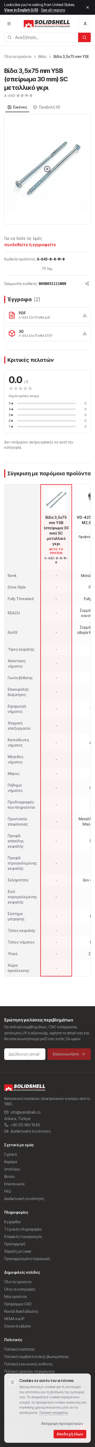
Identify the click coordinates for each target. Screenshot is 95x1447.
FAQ (7, 1191)
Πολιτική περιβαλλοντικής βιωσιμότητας (36, 1356)
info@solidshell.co (25, 1112)
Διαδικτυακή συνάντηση (31, 1131)
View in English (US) (21, 10)
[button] (47, 169)
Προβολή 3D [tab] (49, 107)
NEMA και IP (14, 1318)
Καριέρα (10, 1161)
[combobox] (41, 37)
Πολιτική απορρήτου (53, 1413)
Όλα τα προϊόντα (17, 56)
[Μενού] (9, 23)
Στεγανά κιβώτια (17, 1326)
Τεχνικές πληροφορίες (23, 1229)
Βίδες (42, 56)
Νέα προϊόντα (15, 1296)
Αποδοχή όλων (70, 1434)
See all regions (53, 10)
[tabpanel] (47, 169)
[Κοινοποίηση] (87, 283)
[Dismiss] (87, 7)
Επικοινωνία (14, 1184)
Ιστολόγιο (12, 1169)
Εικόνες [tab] (20, 107)
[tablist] (34, 107)
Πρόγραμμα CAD (17, 1304)
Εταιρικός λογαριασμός (23, 1236)
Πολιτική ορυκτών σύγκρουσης (29, 1371)
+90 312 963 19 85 (25, 1125)
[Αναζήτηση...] (84, 37)
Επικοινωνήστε (66, 1054)
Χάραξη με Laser (17, 1251)
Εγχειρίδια (12, 1221)
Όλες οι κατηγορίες (19, 1289)
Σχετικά (10, 1154)
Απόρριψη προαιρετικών (62, 1423)
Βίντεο (9, 1176)
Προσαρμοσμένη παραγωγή (27, 1258)
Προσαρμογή (14, 1244)
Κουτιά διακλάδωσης (21, 1311)
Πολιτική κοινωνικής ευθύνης (28, 1364)
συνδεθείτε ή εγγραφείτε (30, 244)
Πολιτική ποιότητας (19, 1349)
